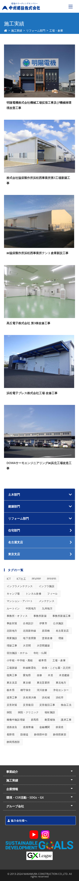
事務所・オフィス (17, 616)
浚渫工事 (12, 697)
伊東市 (43, 623)
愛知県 (27, 675)
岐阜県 (43, 660)
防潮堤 (24, 734)
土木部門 (14, 494)
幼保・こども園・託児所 (56, 668)
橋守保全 (25, 690)
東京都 (27, 682)
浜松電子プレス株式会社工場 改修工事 (32, 393)
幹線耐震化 (29, 668)
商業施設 (12, 638)
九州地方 (47, 608)
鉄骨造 (60, 727)
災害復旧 (28, 705)
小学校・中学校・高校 (20, 660)
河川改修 (42, 690)
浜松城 (46, 697)
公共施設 (58, 623)
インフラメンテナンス (20, 586)
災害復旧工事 (47, 705)
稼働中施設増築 (16, 719)
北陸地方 (12, 630)
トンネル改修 (33, 593)
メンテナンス (46, 601)
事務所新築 (40, 616)
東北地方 (61, 682)
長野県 (11, 734)
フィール (52, 593)
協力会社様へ (18, 820)
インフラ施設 (46, 586)
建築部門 (14, 506)
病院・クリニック (28, 712)
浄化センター (61, 690)
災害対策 (12, 705)
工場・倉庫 (59, 660)
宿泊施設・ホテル (17, 653)
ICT (9, 579)
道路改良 (12, 727)
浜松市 (60, 697)
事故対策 (12, 623)
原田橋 (46, 630)
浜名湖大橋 (29, 697)
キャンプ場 (13, 593)
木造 (50, 675)
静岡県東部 (59, 734)
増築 (61, 638)
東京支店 (12, 682)
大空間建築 (43, 645)
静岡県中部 (40, 734)
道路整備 (28, 727)
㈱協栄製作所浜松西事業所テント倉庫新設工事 (37, 253)
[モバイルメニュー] (70, 6)
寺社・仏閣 (40, 653)
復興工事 (12, 675)
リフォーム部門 (18, 518)
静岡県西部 (13, 742)
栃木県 (11, 690)
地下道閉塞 (29, 638)
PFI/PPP (36, 579)
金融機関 (44, 727)
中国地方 (31, 608)
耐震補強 (50, 719)
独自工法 (66, 705)
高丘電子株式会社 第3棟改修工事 (28, 323)
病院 (9, 712)
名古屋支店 (62, 630)
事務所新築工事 (61, 616)
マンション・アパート (20, 601)
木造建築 (64, 675)
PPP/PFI (51, 579)
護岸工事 (66, 719)
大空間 (27, 645)
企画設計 (28, 623)
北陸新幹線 (29, 630)
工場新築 (12, 668)
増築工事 (12, 645)
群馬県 (35, 719)
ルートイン (13, 608)
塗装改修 (47, 638)
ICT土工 (21, 579)
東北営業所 (43, 682)
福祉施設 (50, 712)
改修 (39, 675)
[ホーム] (5, 30)
